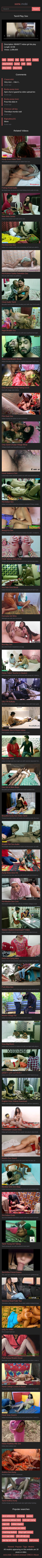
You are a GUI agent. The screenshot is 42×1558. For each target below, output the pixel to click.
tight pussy (34, 1540)
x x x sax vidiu (8, 1536)
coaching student (9, 1532)
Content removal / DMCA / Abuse (26, 1555)
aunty (17, 64)
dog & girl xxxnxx (25, 1532)
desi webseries (9, 1516)
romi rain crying (29, 1520)
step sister (7, 68)
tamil (28, 60)
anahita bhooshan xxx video (14, 1528)
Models (31, 1547)
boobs (10, 60)
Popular (18, 1547)
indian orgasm (17, 1524)
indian (35, 60)
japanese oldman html (11, 1520)
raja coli (6, 1524)
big (17, 60)
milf (23, 64)
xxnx (21, 3)
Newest (11, 1547)
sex (22, 60)
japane (29, 1516)
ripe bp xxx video (9, 1540)
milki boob (23, 1540)
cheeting (20, 1516)
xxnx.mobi (7, 1555)
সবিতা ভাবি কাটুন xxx (22, 1536)
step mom (17, 68)
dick (29, 64)
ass (4, 60)
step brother (7, 64)
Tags (25, 1547)
